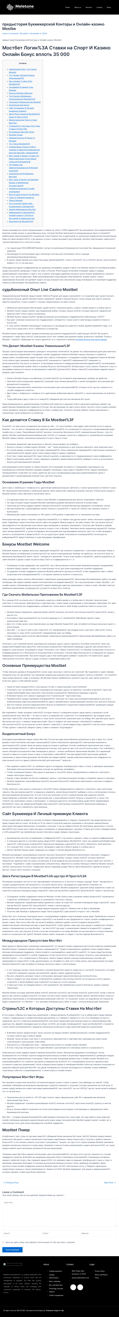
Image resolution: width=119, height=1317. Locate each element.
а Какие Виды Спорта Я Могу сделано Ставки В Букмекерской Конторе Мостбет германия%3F (24, 150)
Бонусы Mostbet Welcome (20, 93)
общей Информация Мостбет (22, 209)
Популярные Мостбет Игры (21, 132)
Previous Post (10, 1183)
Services (89, 7)
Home (67, 7)
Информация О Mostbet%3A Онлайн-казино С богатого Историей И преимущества (22, 215)
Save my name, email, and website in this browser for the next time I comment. (40, 1242)
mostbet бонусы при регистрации (91, 339)
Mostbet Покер (16, 135)
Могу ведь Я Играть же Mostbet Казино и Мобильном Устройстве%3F (23, 182)
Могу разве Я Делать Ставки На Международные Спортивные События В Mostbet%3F (24, 159)
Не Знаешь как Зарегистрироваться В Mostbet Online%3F (23, 168)
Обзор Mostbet (16, 200)
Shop (109, 7)
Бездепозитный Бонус (19, 105)
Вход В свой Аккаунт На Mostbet (24, 194)
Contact (99, 7)
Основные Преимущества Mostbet (25, 102)
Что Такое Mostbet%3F (19, 144)
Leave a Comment (10, 33)
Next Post (110, 1183)
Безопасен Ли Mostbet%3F (21, 221)
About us (77, 7)
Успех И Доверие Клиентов (21, 197)
